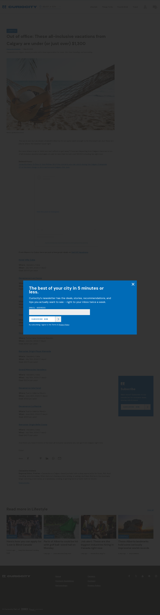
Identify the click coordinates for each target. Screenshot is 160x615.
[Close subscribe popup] (133, 284)
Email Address (37, 308)
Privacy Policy (64, 325)
